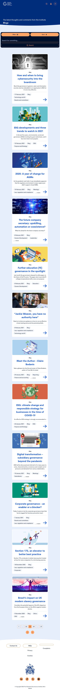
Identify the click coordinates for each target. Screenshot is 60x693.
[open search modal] (46, 3)
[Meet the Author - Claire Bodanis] (45, 377)
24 (33, 626)
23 (30, 626)
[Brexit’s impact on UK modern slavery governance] (45, 615)
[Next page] (32, 632)
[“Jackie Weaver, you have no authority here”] (45, 332)
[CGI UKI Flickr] (38, 679)
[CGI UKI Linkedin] (21, 679)
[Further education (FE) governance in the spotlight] (45, 285)
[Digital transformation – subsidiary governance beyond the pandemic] (45, 475)
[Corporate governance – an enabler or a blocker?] (45, 522)
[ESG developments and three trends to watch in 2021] (45, 145)
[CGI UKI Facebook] (27, 679)
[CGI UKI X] (33, 679)
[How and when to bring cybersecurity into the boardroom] (45, 99)
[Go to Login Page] (50, 3)
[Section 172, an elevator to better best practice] (45, 569)
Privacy (30, 650)
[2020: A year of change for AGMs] (45, 191)
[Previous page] (27, 632)
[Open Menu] (55, 3)
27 (41, 626)
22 (26, 626)
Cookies (30, 656)
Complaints (46, 648)
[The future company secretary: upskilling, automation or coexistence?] (45, 239)
